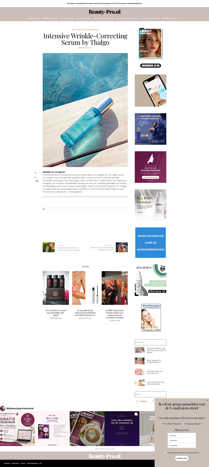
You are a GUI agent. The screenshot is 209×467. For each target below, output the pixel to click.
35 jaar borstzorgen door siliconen (154, 372)
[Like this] (35, 182)
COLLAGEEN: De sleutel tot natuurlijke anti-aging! (56, 312)
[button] (17, 428)
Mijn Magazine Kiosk (170, 18)
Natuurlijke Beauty (84, 18)
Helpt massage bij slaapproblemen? (154, 361)
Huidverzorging (33, 18)
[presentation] (47, 292)
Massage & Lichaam (50, 18)
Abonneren (15, 463)
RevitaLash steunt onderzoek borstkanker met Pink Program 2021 (85, 312)
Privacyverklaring (32, 463)
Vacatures (7, 463)
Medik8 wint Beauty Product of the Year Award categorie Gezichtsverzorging (115, 314)
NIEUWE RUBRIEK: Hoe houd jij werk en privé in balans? (156, 350)
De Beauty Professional (149, 18)
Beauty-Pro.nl (105, 11)
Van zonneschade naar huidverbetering (156, 383)
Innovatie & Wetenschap (103, 18)
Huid (73, 30)
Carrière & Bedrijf (67, 18)
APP (40, 463)
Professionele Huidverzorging (87, 30)
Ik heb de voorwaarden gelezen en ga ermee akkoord (183, 453)
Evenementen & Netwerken (127, 18)
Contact (22, 463)
